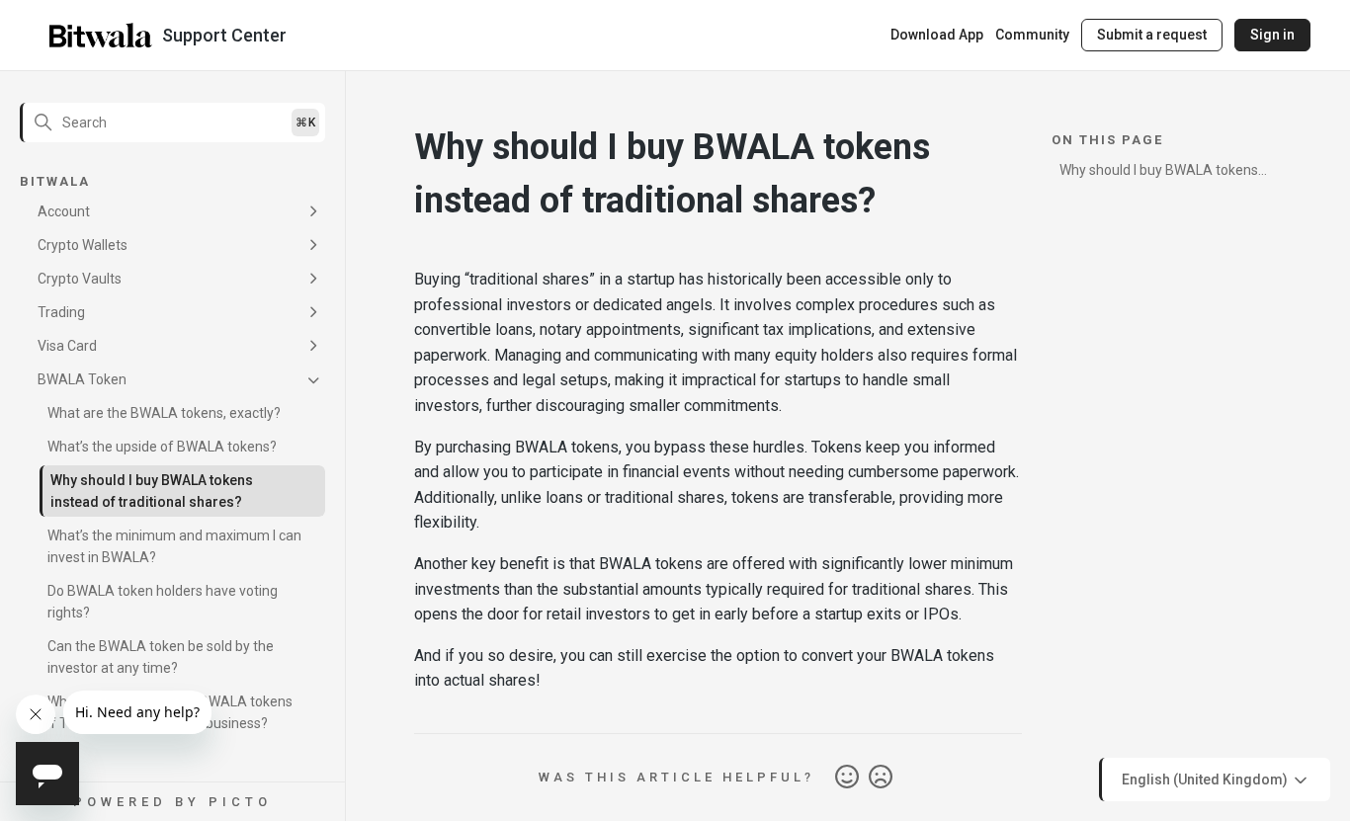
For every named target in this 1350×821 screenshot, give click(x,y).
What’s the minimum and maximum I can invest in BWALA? (174, 546)
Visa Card (67, 346)
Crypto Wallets (82, 245)
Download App (936, 34)
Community (1032, 34)
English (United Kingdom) (1206, 778)
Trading (61, 312)
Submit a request (1152, 34)
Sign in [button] (1272, 34)
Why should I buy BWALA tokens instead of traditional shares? (151, 491)
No (880, 777)
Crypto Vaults (80, 279)
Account (64, 211)
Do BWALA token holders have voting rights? (162, 601)
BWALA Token (82, 379)
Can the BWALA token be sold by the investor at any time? (160, 657)
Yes (847, 777)
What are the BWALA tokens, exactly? (164, 413)
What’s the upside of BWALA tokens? (162, 446)
